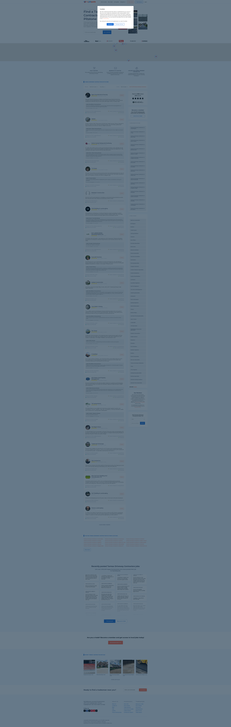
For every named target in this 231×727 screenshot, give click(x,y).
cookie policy (106, 18)
